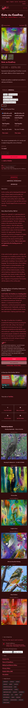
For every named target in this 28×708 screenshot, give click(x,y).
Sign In (7, 1)
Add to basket (14, 157)
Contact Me (5, 659)
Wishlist (24, 3)
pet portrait (6, 697)
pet (20, 694)
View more (5, 133)
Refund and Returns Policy (9, 665)
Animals (5, 684)
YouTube (10, 396)
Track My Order (22, 1)
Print (20, 168)
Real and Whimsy (14, 432)
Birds (10, 684)
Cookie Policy (10, 365)
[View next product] (26, 26)
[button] (25, 29)
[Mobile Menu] (24, 8)
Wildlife (21, 700)
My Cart (16, 1)
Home (2, 17)
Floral (11, 168)
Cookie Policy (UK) (7, 671)
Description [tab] (14, 177)
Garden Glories (14, 465)
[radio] (5, 94)
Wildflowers (23, 168)
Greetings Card (16, 168)
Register (12, 1)
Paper (16, 694)
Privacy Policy (17, 365)
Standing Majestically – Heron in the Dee (14, 429)
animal (17, 681)
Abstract (5, 168)
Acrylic (8, 168)
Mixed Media (6, 694)
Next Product (21, 25)
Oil (12, 694)
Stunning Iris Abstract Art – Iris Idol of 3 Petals (14, 462)
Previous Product (7, 25)
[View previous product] (2, 26)
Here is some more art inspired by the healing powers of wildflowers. (13, 243)
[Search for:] (26, 8)
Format (4, 90)
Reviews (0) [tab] (14, 184)
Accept (14, 359)
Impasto (15, 692)
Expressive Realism (7, 689)
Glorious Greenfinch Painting (14, 561)
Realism (18, 697)
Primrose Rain (14, 495)
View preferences (14, 362)
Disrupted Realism (7, 687)
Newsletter (5, 674)
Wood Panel (6, 702)
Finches (14, 564)
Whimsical (5, 700)
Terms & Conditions (7, 662)
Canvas (16, 684)
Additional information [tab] (14, 181)
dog (15, 687)
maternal (21, 692)
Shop (6, 17)
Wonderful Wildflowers (13, 17)
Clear (4, 105)
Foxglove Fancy (14, 528)
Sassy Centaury (14, 594)
